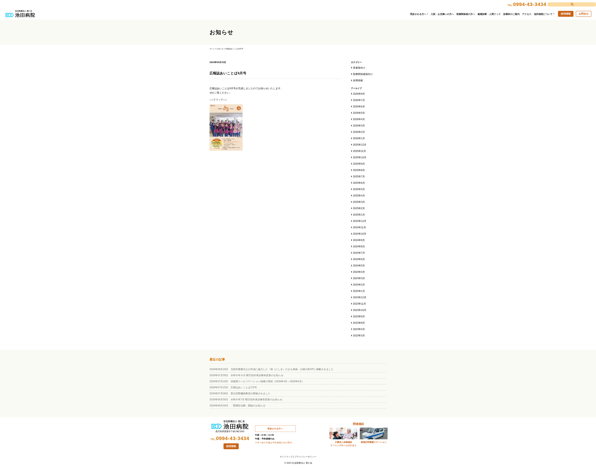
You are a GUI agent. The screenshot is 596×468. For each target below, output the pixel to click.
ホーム (212, 49)
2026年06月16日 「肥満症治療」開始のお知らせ (237, 405)
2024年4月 (359, 272)
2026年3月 (359, 125)
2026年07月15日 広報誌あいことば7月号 (233, 387)
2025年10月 (359, 157)
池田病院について (543, 14)
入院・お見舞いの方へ (442, 14)
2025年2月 (359, 208)
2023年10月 (359, 310)
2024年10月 (359, 233)
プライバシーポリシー (305, 456)
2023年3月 (359, 335)
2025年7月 (359, 176)
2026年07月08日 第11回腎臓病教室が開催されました (240, 393)
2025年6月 (359, 183)
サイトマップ (286, 456)
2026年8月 (359, 93)
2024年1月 (359, 291)
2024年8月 (359, 246)
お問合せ (584, 13)
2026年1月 (359, 138)
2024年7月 (359, 253)
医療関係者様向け (363, 74)
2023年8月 (359, 323)
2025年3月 (359, 202)
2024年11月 (359, 227)
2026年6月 (359, 106)
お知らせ (220, 49)
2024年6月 (359, 259)
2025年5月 (359, 189)
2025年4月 (359, 195)
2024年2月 (359, 284)
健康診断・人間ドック (489, 14)
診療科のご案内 (511, 14)
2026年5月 (359, 113)
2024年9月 (359, 240)
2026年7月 (359, 100)
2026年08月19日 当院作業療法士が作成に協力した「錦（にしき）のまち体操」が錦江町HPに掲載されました (272, 369)
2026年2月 (359, 132)
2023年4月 (359, 329)
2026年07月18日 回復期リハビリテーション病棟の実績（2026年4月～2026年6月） (257, 381)
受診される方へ (418, 14)
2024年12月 (359, 221)
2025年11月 (359, 151)
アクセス (526, 14)
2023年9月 (359, 316)
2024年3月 (359, 278)
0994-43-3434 (529, 4)
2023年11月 (359, 303)
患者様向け (359, 67)
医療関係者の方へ (465, 14)
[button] (572, 4)
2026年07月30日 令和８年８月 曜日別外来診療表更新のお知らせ (246, 375)
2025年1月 (359, 214)
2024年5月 (359, 265)
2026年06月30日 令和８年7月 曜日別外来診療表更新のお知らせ (246, 399)
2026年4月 (359, 119)
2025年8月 (359, 170)
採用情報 (566, 13)
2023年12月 (359, 297)
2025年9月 (359, 163)
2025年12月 (359, 144)
